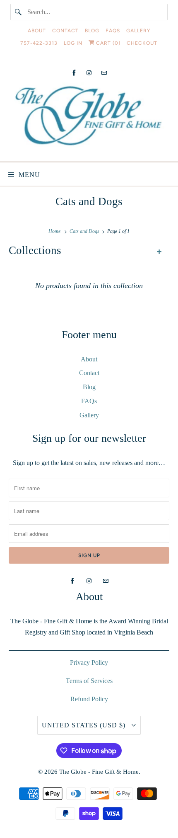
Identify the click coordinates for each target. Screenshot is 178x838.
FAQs (89, 400)
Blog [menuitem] (92, 31)
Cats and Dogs (89, 201)
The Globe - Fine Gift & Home (99, 771)
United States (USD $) (84, 725)
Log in (73, 43)
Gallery (89, 415)
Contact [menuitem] (65, 31)
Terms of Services (89, 680)
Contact (89, 372)
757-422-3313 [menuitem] (39, 43)
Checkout (142, 43)
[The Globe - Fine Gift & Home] (89, 118)
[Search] (18, 12)
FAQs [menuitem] (113, 31)
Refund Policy (89, 698)
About (89, 359)
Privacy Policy (89, 662)
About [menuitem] (37, 31)
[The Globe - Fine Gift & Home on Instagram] (89, 72)
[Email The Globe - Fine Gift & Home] (104, 72)
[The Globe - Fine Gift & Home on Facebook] (74, 72)
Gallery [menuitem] (138, 31)
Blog (89, 386)
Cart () (107, 43)
